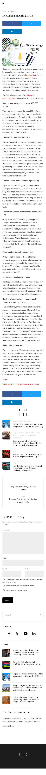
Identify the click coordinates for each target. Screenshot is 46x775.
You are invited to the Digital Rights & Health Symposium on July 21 (27, 455)
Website (27, 569)
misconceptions (30, 75)
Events (37, 433)
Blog (4, 11)
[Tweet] (31, 23)
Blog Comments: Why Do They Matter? (23, 487)
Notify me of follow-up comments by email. (20, 586)
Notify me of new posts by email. (16, 590)
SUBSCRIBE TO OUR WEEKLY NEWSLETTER (20, 384)
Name (4, 558)
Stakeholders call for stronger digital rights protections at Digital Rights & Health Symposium (27, 443)
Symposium (17, 438)
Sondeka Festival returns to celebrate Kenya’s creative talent (26, 663)
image (4, 379)
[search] (40, 615)
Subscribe (23, 734)
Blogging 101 (11, 11)
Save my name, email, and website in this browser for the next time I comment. (22, 581)
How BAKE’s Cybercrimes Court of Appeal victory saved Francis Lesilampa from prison (27, 468)
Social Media (31, 435)
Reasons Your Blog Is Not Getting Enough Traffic (23, 499)
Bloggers (20, 433)
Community (29, 433)
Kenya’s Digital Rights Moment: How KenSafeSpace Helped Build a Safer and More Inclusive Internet (28, 687)
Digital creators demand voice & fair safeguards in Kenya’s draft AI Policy (28, 425)
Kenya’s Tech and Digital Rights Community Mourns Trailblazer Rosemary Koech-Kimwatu (26, 652)
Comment (6, 530)
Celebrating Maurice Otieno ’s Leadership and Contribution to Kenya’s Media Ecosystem (26, 699)
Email (4, 569)
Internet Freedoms (23, 421)
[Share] (12, 23)
